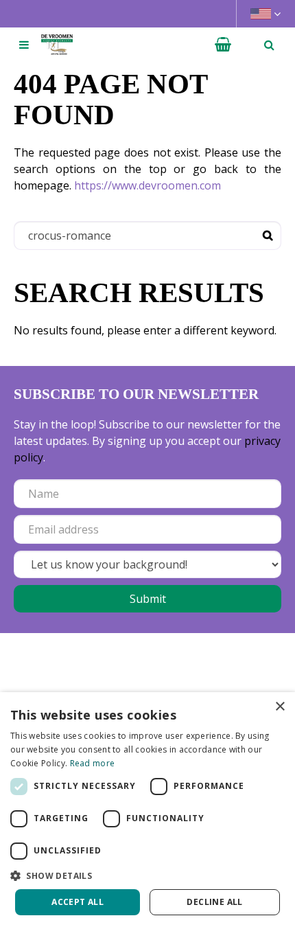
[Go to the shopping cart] (223, 44)
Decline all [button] (214, 902)
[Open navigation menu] (24, 44)
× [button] (279, 707)
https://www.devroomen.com (147, 185)
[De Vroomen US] (57, 44)
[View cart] (223, 44)
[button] (147, 875)
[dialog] (147, 810)
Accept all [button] (77, 902)
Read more (92, 763)
